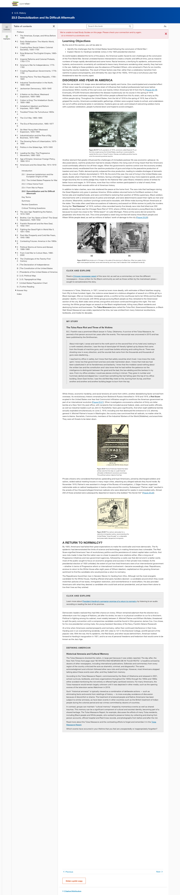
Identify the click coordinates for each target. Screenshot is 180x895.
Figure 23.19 (151, 90)
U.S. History (20, 12)
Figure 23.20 (142, 217)
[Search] (130, 26)
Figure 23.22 (148, 493)
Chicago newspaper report (84, 276)
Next (158, 871)
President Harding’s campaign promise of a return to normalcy (109, 601)
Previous (69, 872)
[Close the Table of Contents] (53, 26)
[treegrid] (35, 163)
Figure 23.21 (97, 402)
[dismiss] (166, 34)
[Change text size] (165, 26)
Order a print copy (74, 881)
